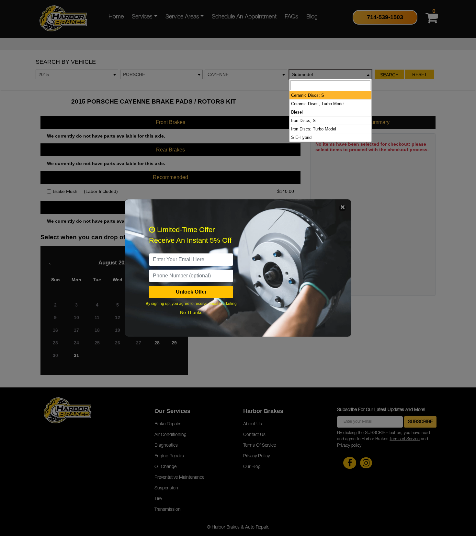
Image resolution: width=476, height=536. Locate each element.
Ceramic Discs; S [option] (307, 95)
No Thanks (191, 312)
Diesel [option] (297, 112)
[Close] (342, 208)
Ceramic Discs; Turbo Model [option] (318, 103)
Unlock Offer (191, 292)
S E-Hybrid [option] (301, 137)
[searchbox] (330, 85)
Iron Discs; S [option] (303, 120)
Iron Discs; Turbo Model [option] (313, 129)
